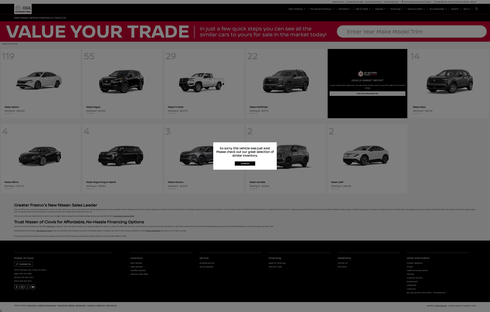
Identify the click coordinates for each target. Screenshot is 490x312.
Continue (245, 163)
